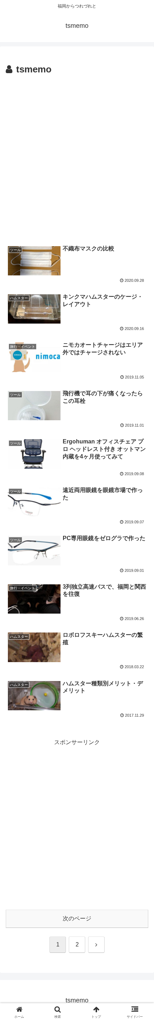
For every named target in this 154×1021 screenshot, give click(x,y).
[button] (139, 903)
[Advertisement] (77, 158)
